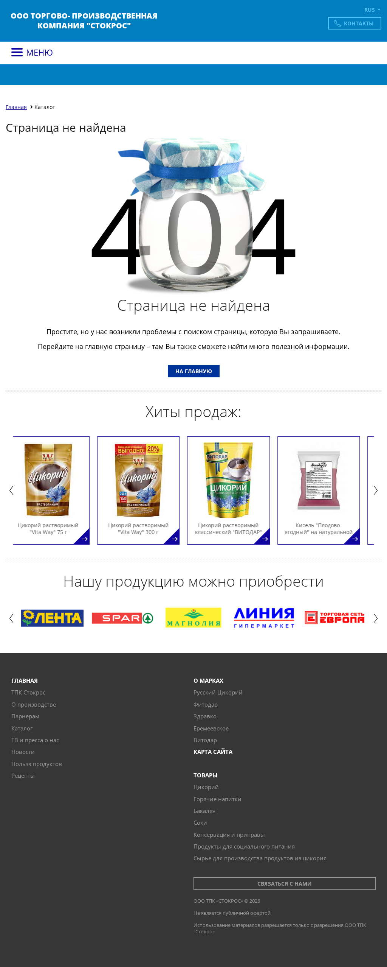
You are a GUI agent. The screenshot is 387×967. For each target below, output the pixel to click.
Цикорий (206, 787)
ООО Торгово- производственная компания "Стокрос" (84, 21)
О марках (208, 680)
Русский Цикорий (218, 692)
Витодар (205, 740)
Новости (23, 751)
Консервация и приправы (229, 834)
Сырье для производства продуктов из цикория (260, 858)
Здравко (205, 716)
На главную (193, 371)
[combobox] (372, 10)
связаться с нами (284, 883)
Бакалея (204, 810)
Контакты (359, 23)
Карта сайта (213, 751)
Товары (206, 775)
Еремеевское (211, 728)
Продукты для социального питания (244, 846)
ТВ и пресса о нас (35, 740)
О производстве (33, 704)
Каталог (22, 728)
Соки (200, 822)
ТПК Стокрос (28, 692)
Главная (24, 680)
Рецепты (23, 775)
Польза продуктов (36, 764)
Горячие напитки (217, 799)
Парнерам (25, 716)
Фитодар (206, 704)
